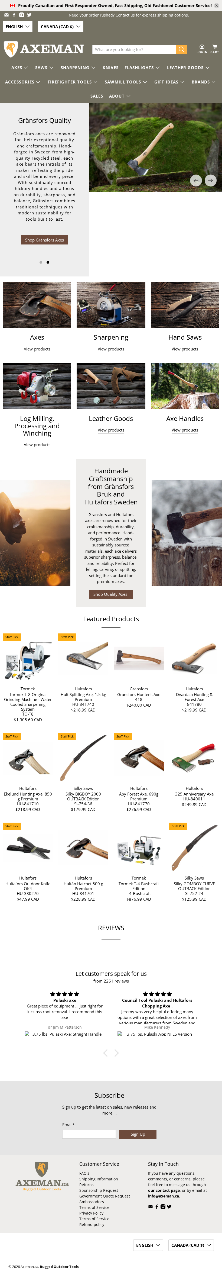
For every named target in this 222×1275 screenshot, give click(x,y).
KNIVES (111, 67)
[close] (216, 5)
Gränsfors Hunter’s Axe (138, 694)
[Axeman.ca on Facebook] (14, 14)
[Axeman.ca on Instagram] (21, 14)
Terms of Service (94, 1207)
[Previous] (196, 180)
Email (68, 1124)
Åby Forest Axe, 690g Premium (138, 796)
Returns (86, 1184)
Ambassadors (91, 1201)
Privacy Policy (91, 1213)
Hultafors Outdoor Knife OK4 (27, 886)
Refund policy (91, 1224)
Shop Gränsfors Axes (44, 240)
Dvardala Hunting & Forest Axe (194, 697)
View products (37, 349)
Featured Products (111, 618)
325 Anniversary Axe (194, 793)
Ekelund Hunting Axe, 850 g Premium (28, 796)
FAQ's (84, 1173)
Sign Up (138, 1134)
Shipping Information (98, 1178)
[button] (107, 1053)
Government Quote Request (104, 1196)
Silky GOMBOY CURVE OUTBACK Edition (194, 886)
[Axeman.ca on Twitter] (29, 14)
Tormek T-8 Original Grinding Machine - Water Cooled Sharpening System (28, 701)
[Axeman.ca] (43, 49)
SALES (96, 96)
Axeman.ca (29, 1266)
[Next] (211, 180)
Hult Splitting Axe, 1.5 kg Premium (83, 697)
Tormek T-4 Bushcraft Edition (139, 886)
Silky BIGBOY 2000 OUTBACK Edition (83, 796)
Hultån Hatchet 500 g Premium (83, 886)
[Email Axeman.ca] (6, 14)
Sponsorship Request (98, 1190)
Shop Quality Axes (110, 594)
